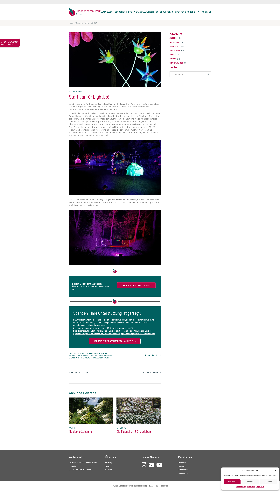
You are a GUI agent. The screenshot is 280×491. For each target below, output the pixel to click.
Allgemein (78, 23)
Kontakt (181, 466)
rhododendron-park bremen (81, 355)
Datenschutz (251, 487)
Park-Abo (133, 331)
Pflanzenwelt (175, 46)
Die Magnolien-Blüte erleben (133, 431)
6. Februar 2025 (75, 91)
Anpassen (268, 482)
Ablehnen (250, 482)
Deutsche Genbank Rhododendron (83, 463)
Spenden (173, 54)
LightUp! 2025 (82, 353)
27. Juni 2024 (74, 428)
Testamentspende (112, 333)
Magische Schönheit (81, 431)
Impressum (260, 487)
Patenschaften (96, 333)
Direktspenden (79, 331)
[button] (276, 471)
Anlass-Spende (145, 331)
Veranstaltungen (176, 63)
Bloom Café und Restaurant (80, 470)
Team (107, 466)
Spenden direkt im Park (97, 331)
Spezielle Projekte (81, 333)
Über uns (173, 59)
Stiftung (108, 463)
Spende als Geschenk (118, 331)
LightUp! (72, 353)
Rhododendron (175, 50)
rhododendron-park (98, 353)
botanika (72, 466)
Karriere (108, 470)
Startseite (182, 463)
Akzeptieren (232, 482)
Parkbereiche (174, 42)
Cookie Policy (241, 487)
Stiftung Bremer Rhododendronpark (92, 357)
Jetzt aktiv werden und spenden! (9, 42)
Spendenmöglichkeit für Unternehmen (138, 333)
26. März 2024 (122, 428)
